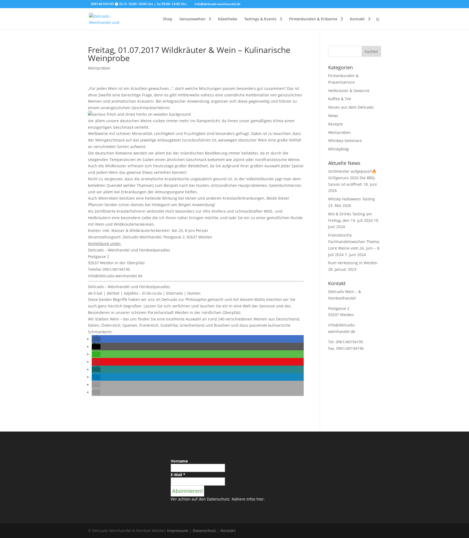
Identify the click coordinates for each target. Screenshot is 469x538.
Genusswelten (192, 19)
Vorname (179, 461)
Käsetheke (227, 19)
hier (260, 499)
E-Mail (178, 474)
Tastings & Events (260, 19)
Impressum (177, 530)
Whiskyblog (338, 149)
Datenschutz (204, 530)
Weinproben (99, 68)
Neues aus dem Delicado (350, 107)
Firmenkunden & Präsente (313, 19)
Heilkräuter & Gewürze (348, 90)
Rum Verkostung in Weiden (353, 262)
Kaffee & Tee (339, 98)
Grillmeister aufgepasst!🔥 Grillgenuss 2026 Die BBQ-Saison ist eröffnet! (352, 178)
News (333, 115)
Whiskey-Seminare (345, 140)
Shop (167, 19)
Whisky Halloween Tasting (351, 199)
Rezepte (335, 124)
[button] (96, 339)
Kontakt (357, 19)
